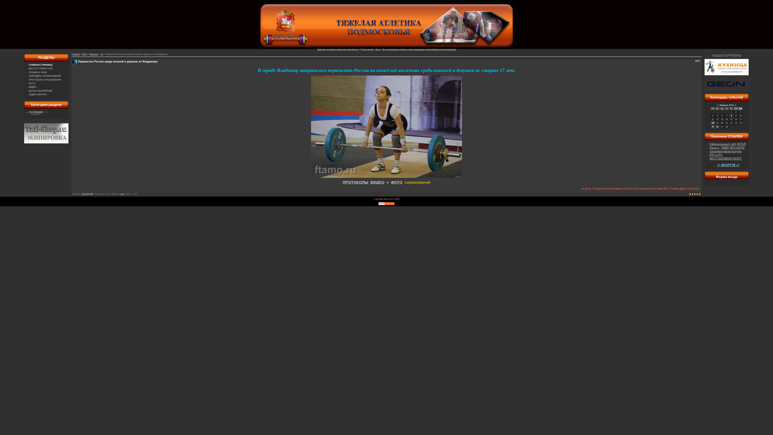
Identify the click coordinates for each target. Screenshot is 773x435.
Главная (75, 54)
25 (713, 126)
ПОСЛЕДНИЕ (36, 112)
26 (717, 126)
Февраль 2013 (726, 105)
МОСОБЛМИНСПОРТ (725, 158)
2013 (84, 54)
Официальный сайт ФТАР (727, 144)
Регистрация (367, 49)
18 (102, 54)
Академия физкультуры (725, 151)
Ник (122, 194)
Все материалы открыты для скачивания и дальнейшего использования (419, 49)
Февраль (93, 54)
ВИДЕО (377, 182)
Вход (377, 49)
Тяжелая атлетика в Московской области (338, 49)
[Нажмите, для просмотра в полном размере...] (386, 177)
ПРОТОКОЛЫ (355, 182)
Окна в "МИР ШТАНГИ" (727, 147)
